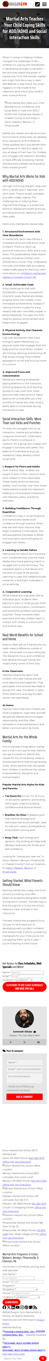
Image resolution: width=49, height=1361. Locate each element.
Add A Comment (24, 1097)
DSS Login (19, 1354)
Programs (9, 1285)
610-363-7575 (39, 1203)
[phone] (37, 4)
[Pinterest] (26, 1308)
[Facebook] (5, 1308)
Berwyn (28, 868)
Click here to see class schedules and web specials (24, 987)
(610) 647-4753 (38, 1181)
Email (7, 976)
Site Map (7, 1354)
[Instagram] (22, 1308)
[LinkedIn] (13, 1308)
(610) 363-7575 (36, 1158)
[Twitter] (9, 1308)
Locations (9, 980)
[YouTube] (18, 1308)
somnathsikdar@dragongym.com (35, 1031)
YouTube (38, 1042)
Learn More (11, 1302)
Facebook (10, 1042)
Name (7, 972)
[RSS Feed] (35, 1308)
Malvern (18, 868)
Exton (9, 868)
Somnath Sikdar (22, 1031)
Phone (7, 1293)
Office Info (8, 1162)
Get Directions (23, 1162)
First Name (9, 1274)
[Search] (43, 1358)
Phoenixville (9, 872)
